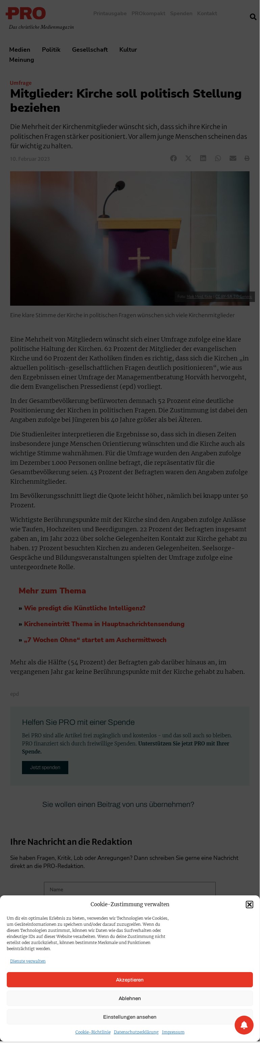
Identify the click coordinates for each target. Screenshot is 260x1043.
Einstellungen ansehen (130, 1017)
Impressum (173, 1032)
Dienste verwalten (28, 961)
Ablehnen (130, 998)
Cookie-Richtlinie (93, 1032)
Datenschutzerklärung (136, 1032)
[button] (249, 904)
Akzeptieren (130, 980)
